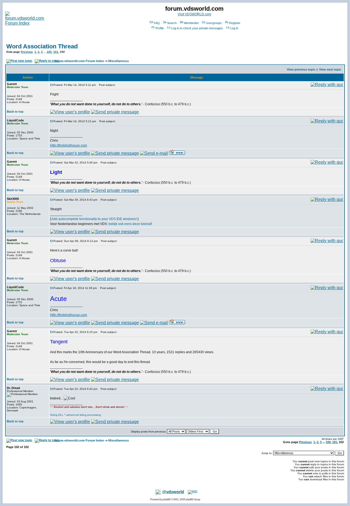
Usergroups (214, 23)
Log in (234, 28)
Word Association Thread (42, 46)
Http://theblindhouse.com (68, 145)
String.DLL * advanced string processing (75, 414)
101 (55, 51)
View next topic (330, 69)
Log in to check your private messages (197, 28)
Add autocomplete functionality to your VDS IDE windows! (94, 219)
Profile (160, 28)
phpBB (166, 499)
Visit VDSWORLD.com (194, 14)
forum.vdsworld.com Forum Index (79, 61)
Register (234, 23)
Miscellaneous (118, 61)
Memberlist (191, 23)
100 (49, 51)
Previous (27, 51)
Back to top (15, 111)
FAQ (157, 23)
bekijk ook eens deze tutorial (130, 224)
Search (172, 23)
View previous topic (301, 69)
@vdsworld (173, 492)
